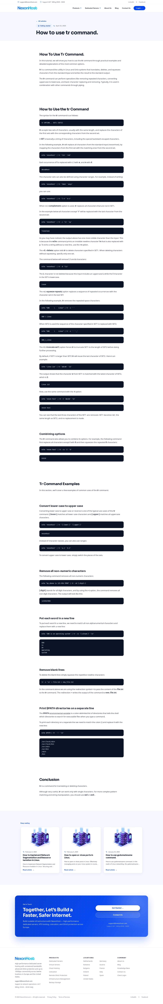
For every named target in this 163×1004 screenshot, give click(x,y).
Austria (102, 965)
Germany (103, 961)
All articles (41, 21)
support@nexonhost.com (28, 2)
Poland (85, 975)
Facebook (142, 2)
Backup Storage (55, 982)
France (102, 968)
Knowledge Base (123, 968)
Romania (86, 965)
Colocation (53, 972)
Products (77, 8)
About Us (107, 8)
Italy (101, 972)
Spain (102, 975)
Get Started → (118, 908)
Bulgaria (86, 968)
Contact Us (126, 8)
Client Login (121, 975)
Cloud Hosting (54, 968)
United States (88, 979)
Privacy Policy (51, 997)
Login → (139, 8)
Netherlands (88, 961)
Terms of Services (64, 997)
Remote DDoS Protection (58, 975)
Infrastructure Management (59, 979)
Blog (117, 8)
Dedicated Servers (93, 8)
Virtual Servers (54, 965)
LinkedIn (131, 2)
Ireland (86, 972)
